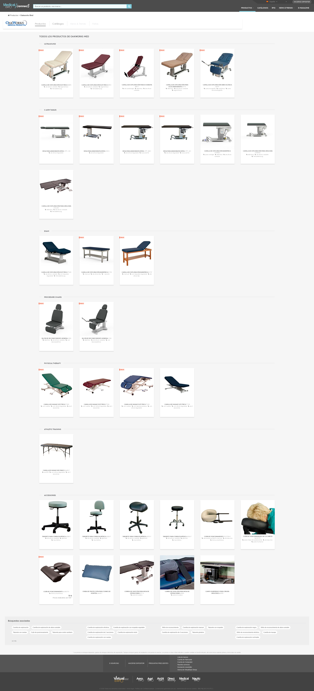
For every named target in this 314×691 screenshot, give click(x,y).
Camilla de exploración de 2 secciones (100, 632)
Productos (246, 8)
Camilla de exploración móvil (127, 632)
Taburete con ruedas (20, 632)
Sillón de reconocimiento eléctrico (248, 632)
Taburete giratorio (198, 632)
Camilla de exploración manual (193, 627)
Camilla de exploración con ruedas (99, 637)
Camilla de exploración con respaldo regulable (129, 627)
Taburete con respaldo (215, 627)
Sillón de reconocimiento (170, 627)
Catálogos (262, 8)
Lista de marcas (182, 657)
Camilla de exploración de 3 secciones (175, 632)
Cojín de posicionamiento (39, 632)
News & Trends (286, 8)
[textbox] (80, 6)
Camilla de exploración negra (246, 627)
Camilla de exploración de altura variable (46, 627)
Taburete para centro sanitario (62, 632)
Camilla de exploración (20, 627)
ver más (14, 641)
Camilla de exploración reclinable (248, 637)
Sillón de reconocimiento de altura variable (275, 627)
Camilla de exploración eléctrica (98, 627)
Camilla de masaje (269, 632)
